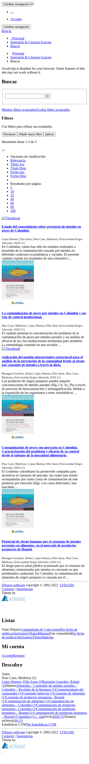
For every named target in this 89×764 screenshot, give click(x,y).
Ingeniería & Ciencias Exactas (30, 57)
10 (12, 191)
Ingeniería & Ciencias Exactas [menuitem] (30, 42)
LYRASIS (67, 585)
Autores (22, 633)
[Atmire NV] (13, 600)
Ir (48, 96)
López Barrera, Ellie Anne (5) (22, 682)
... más (39, 716)
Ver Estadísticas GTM (41, 724)
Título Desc (18, 168)
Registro (19, 655)
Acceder (7, 655)
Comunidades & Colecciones (40, 629)
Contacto (8, 589)
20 (12, 195)
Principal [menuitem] (17, 38)
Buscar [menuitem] (15, 46)
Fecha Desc (18, 176)
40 (12, 199)
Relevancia (17, 160)
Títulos (33, 633)
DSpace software (13, 585)
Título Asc (17, 164)
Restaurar (9, 134)
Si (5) (19, 720)
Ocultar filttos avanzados (53, 110)
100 (13, 211)
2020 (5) (58, 716)
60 (12, 203)
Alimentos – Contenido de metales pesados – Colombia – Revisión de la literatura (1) (39, 687)
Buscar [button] (7, 31)
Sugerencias (24, 589)
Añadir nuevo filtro (30, 134)
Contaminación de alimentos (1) (27, 701)
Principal (18, 53)
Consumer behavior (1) (38, 693)
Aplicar (49, 134)
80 (12, 207)
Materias (43, 633)
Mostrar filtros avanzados (19, 110)
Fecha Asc (17, 172)
